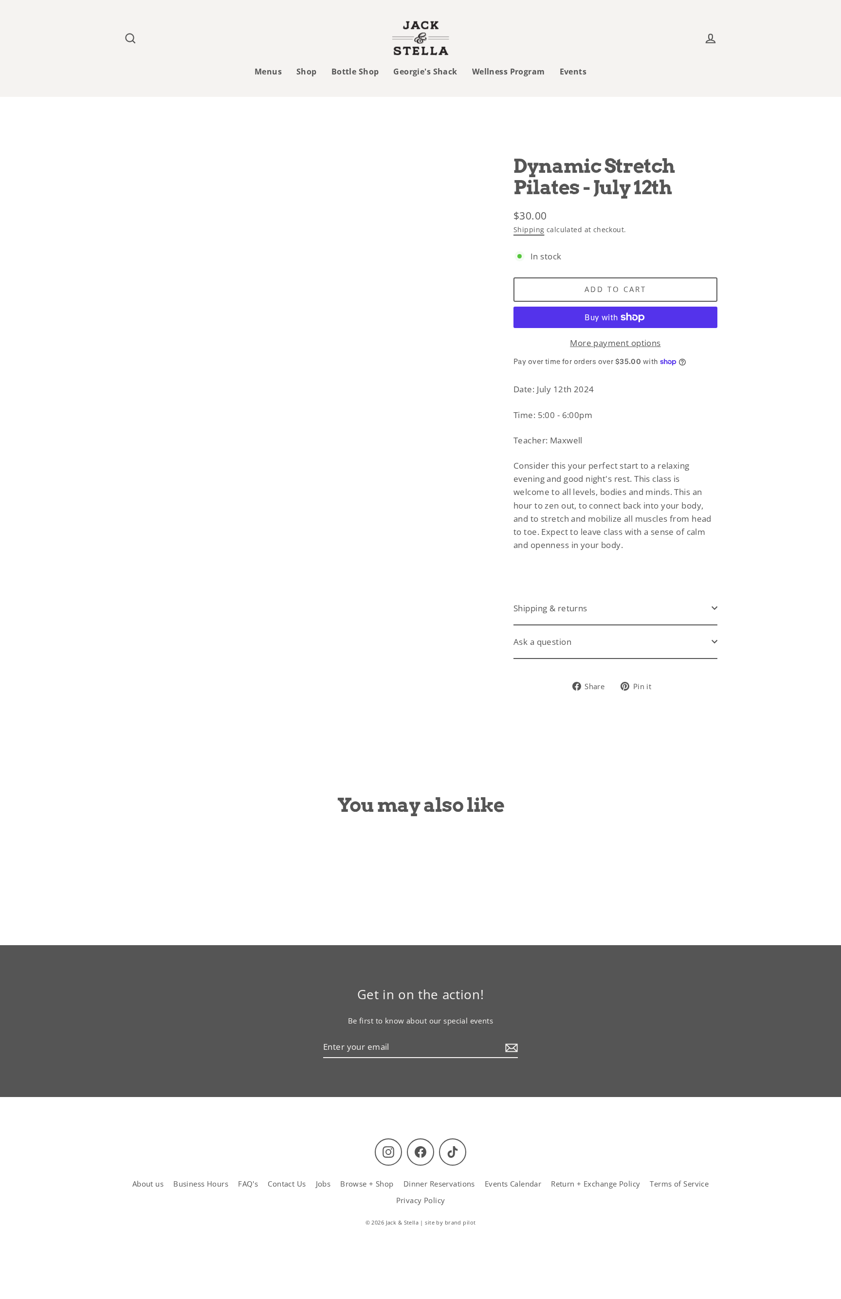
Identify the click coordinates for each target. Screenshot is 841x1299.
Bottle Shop (355, 71)
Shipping (528, 229)
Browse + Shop (367, 1184)
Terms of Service (679, 1184)
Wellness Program (508, 71)
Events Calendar (513, 1184)
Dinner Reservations (439, 1184)
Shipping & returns (550, 608)
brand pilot (460, 1222)
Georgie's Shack (425, 71)
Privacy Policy (420, 1200)
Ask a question (542, 641)
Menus (268, 71)
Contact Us (287, 1184)
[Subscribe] (510, 1047)
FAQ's (248, 1184)
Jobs (323, 1184)
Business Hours (200, 1184)
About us (148, 1184)
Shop (306, 71)
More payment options (615, 342)
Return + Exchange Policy (595, 1184)
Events (573, 71)
